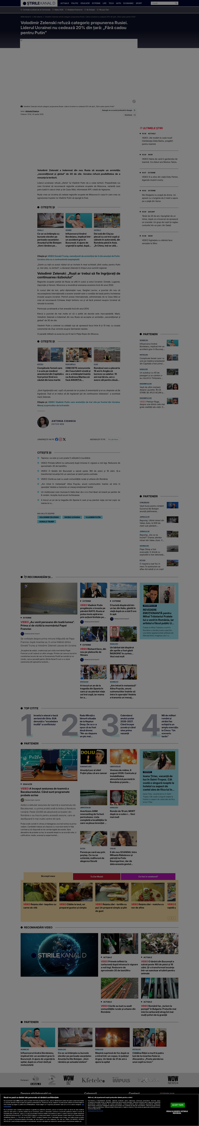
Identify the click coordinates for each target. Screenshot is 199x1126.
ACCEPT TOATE (177, 1105)
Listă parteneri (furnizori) (95, 1111)
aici (17, 1117)
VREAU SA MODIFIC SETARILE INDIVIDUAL (177, 1112)
